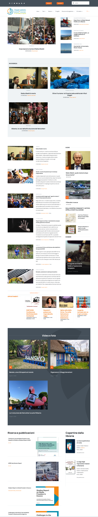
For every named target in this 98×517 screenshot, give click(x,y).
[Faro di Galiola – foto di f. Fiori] (66, 44)
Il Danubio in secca (72, 202)
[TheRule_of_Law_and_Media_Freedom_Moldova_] (47, 437)
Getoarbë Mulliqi (12, 490)
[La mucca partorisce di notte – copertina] (70, 439)
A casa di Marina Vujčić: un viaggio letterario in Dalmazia (81, 34)
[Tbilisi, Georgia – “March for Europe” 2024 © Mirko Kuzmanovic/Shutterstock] (20, 194)
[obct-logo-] (17, 7)
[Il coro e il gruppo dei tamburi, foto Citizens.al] (28, 103)
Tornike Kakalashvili (45, 264)
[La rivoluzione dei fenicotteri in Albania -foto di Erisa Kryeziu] (28, 381)
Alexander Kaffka (44, 213)
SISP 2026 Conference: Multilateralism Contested (31, 313)
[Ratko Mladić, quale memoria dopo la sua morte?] (78, 152)
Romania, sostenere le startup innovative (46, 272)
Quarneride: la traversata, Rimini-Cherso (81, 47)
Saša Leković (73, 97)
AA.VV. (9, 442)
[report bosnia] (47, 511)
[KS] (47, 487)
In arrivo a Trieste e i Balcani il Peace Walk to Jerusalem (83, 216)
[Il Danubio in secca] (78, 181)
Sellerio (83, 447)
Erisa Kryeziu (31, 130)
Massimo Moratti (31, 95)
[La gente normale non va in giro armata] (83, 302)
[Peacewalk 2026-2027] (71, 214)
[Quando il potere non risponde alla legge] (49, 302)
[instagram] (9, 3)
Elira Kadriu (86, 24)
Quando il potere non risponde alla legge (48, 313)
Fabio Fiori (81, 50)
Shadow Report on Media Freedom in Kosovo (19, 488)
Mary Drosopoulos (45, 239)
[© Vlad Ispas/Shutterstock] (20, 269)
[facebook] (12, 3)
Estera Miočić (82, 38)
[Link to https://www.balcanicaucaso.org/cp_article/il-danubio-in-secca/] (67, 197)
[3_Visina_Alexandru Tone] (69, 340)
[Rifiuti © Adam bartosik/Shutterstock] (69, 67)
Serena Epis (18, 490)
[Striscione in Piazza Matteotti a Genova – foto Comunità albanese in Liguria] (71, 225)
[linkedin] (19, 3)
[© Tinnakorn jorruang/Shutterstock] (20, 218)
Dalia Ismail (81, 24)
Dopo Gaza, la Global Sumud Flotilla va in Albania (82, 21)
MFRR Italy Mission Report (15, 463)
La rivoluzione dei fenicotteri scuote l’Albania (25, 413)
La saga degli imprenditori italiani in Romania (83, 464)
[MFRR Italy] (47, 462)
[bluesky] (14, 3)
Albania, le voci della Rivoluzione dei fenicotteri (28, 129)
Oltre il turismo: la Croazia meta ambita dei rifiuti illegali (69, 94)
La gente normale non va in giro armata (82, 312)
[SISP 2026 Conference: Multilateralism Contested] (32, 302)
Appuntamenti (13, 296)
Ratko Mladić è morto (28, 93)
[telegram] (24, 3)
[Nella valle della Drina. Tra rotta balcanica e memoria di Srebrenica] (66, 302)
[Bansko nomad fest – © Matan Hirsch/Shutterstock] (28, 340)
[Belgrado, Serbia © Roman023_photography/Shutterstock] (20, 169)
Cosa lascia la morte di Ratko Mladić (31, 49)
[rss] (21, 3)
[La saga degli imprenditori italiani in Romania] (70, 460)
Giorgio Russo (44, 188)
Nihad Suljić (35, 51)
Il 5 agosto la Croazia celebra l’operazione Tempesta (74, 266)
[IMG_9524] (20, 245)
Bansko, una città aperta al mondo (21, 372)
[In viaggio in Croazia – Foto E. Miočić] (66, 30)
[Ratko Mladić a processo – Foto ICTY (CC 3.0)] (28, 67)
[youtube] (16, 3)
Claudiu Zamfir (44, 287)
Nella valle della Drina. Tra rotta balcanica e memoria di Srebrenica (65, 314)
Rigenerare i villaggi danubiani (61, 372)
